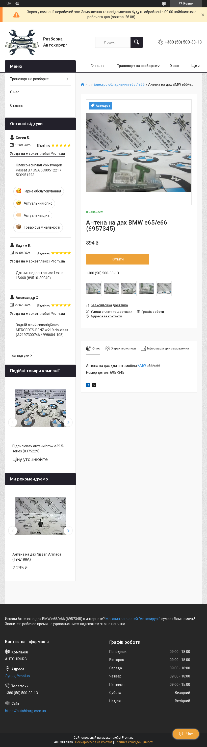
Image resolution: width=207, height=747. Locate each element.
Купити (118, 259)
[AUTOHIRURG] (22, 42)
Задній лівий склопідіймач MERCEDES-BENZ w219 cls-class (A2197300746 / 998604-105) (42, 330)
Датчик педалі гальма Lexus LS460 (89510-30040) (39, 275)
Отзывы (16, 105)
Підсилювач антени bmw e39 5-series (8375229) (38, 448)
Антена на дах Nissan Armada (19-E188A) (36, 556)
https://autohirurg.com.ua (25, 711)
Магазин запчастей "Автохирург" (133, 619)
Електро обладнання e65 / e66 (119, 84)
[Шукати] (137, 42)
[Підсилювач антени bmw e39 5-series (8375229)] (40, 407)
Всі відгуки (20, 356)
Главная (98, 66)
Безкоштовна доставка (109, 305)
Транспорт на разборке (137, 66)
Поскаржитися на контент (93, 742)
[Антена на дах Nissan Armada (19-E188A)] (40, 515)
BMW (142, 366)
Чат (189, 734)
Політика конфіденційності (134, 742)
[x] (94, 386)
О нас (174, 66)
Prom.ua (128, 737)
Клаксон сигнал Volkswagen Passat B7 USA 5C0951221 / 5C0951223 (39, 170)
